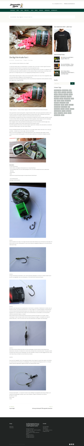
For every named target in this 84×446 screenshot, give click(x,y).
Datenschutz (54, 10)
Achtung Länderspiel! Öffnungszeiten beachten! (42, 408)
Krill (55, 100)
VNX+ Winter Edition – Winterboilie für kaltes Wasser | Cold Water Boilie (67, 72)
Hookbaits (69, 96)
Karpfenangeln (67, 98)
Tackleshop (11, 427)
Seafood (67, 109)
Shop (18, 10)
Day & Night (12, 408)
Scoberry (62, 109)
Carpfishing (69, 92)
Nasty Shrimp (57, 104)
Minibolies (56, 102)
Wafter (65, 113)
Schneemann (56, 109)
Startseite (12, 10)
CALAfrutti (64, 92)
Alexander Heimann (19, 60)
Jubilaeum (56, 98)
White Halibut (57, 115)
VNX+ (55, 113)
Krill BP (58, 100)
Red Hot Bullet (57, 106)
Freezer (70, 94)
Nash (67, 102)
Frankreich (66, 94)
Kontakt (41, 10)
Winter (62, 115)
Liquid (62, 100)
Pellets (62, 104)
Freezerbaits (56, 96)
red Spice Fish (64, 106)
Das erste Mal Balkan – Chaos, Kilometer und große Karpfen (67, 65)
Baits (70, 90)
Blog (32, 10)
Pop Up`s (71, 104)
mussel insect (62, 102)
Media (36, 10)
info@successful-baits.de (69, 3)
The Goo (63, 111)
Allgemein (25, 60)
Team (22, 10)
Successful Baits (57, 111)
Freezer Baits (63, 96)
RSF (69, 106)
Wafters (69, 113)
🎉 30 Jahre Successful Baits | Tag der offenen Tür (67, 58)
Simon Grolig (30, 60)
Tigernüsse (69, 111)
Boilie (55, 92)
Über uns (26, 10)
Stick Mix (72, 109)
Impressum (47, 10)
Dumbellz (60, 94)
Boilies (59, 92)
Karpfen (61, 98)
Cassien (55, 94)
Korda (72, 98)
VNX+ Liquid (60, 113)
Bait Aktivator (65, 90)
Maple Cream (67, 100)
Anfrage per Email (46, 431)
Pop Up (66, 104)
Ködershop (11, 426)
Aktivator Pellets (57, 90)
